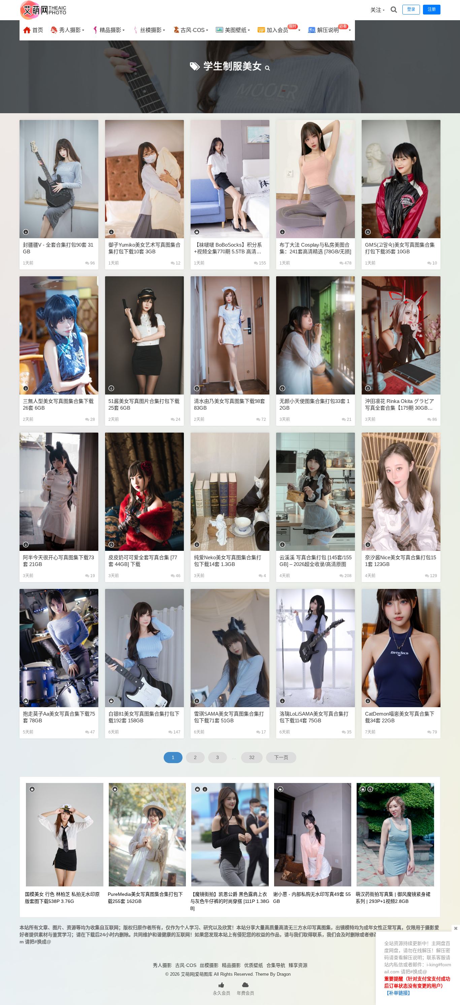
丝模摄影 (151, 30)
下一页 (281, 757)
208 (347, 575)
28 (92, 419)
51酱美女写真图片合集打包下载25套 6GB (143, 404)
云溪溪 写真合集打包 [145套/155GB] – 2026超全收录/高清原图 (316, 561)
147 (176, 732)
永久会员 (221, 993)
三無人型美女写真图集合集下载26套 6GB (58, 404)
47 (92, 732)
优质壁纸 (253, 965)
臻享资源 (298, 965)
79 (434, 732)
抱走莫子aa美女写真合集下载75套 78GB (59, 717)
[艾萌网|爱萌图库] (43, 18)
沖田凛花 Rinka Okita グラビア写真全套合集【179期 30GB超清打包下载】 (399, 404)
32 (252, 757)
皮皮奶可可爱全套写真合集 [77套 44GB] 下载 (142, 561)
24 (177, 419)
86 (434, 419)
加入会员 (280, 29)
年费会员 (245, 993)
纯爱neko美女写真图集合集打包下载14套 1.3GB (227, 561)
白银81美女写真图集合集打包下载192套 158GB (143, 717)
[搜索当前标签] (267, 66)
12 (177, 263)
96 (92, 263)
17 (263, 732)
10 (434, 263)
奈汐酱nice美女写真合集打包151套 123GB (400, 561)
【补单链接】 (398, 993)
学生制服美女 (232, 66)
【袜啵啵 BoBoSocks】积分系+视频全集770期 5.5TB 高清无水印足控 (228, 248)
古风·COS (192, 30)
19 (92, 575)
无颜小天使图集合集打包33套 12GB (315, 404)
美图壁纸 (235, 30)
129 (433, 575)
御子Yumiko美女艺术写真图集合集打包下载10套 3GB (144, 248)
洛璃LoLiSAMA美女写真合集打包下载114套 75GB (314, 717)
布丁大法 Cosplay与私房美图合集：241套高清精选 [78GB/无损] (315, 248)
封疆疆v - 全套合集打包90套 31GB (58, 248)
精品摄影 (110, 30)
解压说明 (331, 29)
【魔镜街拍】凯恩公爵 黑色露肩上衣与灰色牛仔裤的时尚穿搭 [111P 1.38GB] (229, 901)
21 (349, 419)
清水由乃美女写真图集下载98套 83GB (229, 404)
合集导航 (275, 965)
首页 (37, 30)
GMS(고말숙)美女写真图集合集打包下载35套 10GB (400, 248)
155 (262, 263)
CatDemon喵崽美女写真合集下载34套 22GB (399, 717)
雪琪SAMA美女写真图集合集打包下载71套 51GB (229, 717)
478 (347, 263)
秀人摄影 (69, 30)
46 (177, 575)
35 (349, 732)
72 (263, 419)
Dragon (284, 974)
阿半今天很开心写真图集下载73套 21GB (58, 561)
